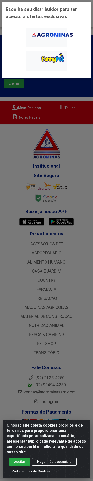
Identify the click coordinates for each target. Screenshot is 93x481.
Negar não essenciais (54, 462)
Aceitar (19, 462)
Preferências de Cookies (31, 471)
